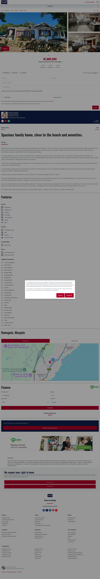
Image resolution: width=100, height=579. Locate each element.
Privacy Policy (69, 286)
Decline (60, 295)
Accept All (69, 295)
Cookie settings (50, 295)
